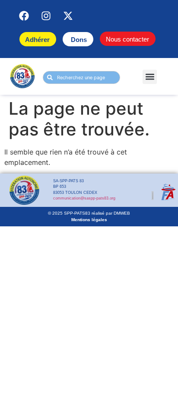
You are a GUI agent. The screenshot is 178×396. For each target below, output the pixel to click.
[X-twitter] (68, 16)
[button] (150, 77)
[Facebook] (24, 16)
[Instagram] (46, 16)
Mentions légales (89, 219)
